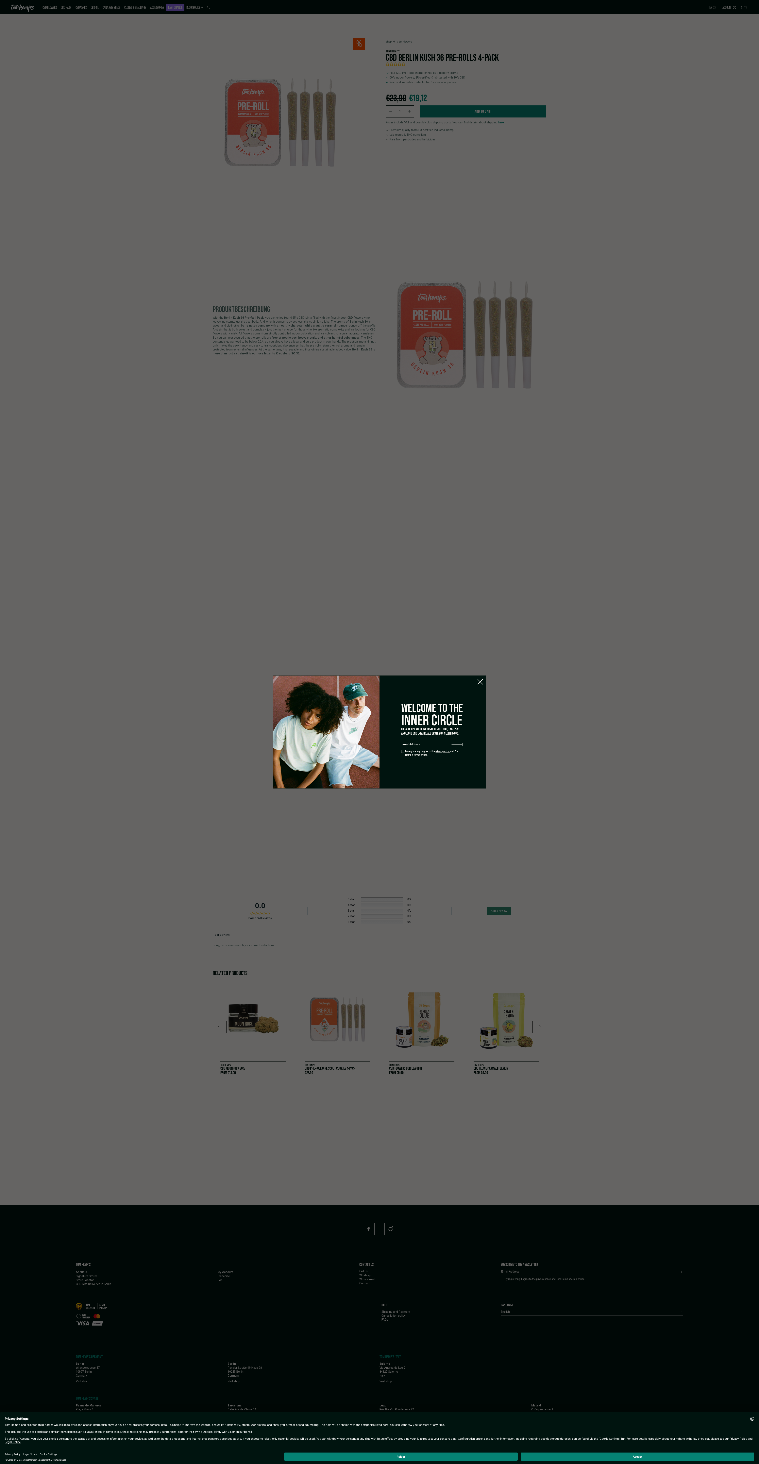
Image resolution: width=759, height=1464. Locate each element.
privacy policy (442, 751)
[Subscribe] (457, 744)
